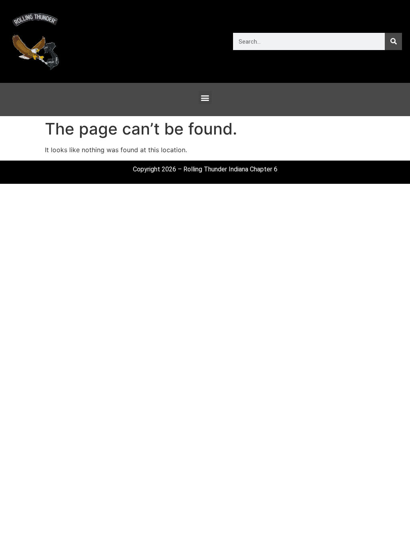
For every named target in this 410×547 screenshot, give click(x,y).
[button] (205, 97)
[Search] (393, 41)
